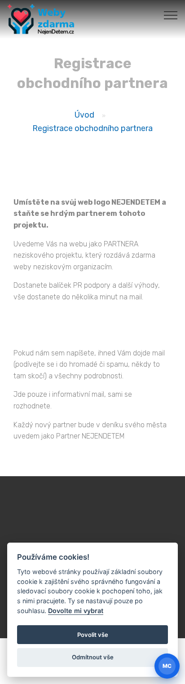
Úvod (84, 114)
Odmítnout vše (93, 657)
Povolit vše (92, 634)
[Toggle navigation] (171, 15)
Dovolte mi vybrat (75, 610)
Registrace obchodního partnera (92, 128)
